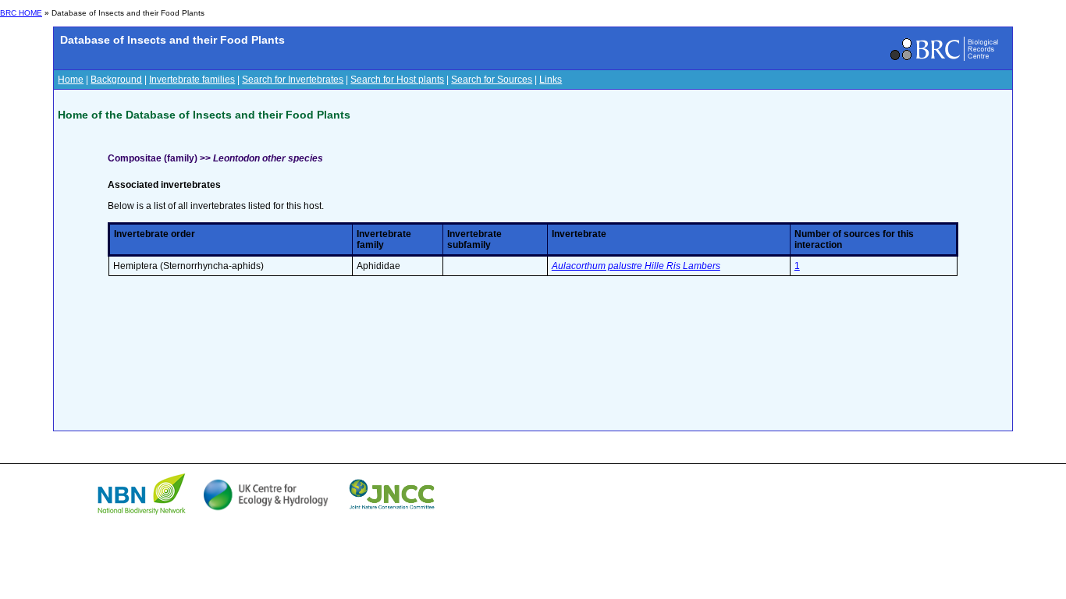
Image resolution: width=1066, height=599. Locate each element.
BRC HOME (21, 13)
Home (71, 79)
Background (116, 79)
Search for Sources (491, 79)
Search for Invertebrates (292, 79)
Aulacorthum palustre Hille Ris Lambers (636, 266)
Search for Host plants (397, 79)
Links (550, 79)
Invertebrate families (192, 79)
